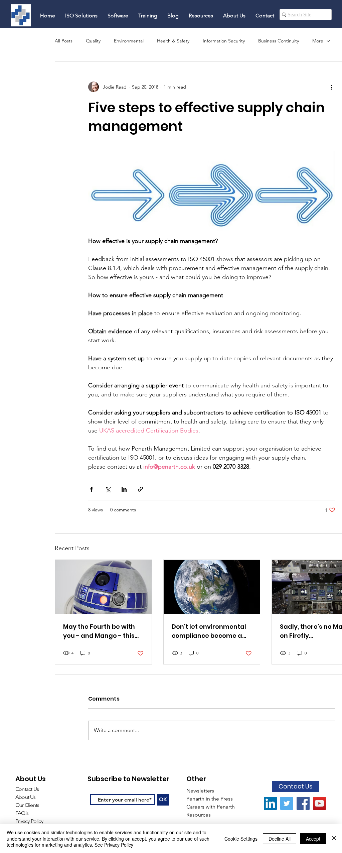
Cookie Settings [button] (241, 838)
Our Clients (27, 805)
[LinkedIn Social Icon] (270, 803)
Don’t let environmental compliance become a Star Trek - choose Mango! (209, 631)
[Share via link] (140, 489)
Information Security (224, 41)
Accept (313, 838)
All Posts (63, 41)
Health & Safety (173, 41)
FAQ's (22, 813)
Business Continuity (278, 41)
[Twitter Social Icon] (286, 803)
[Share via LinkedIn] (124, 489)
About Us (25, 797)
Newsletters (200, 790)
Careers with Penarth (210, 807)
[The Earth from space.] (212, 587)
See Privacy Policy (114, 844)
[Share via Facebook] (91, 489)
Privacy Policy (29, 821)
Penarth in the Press (209, 799)
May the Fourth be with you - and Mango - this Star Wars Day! (99, 631)
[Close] (334, 838)
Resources (199, 815)
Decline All (280, 838)
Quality (93, 41)
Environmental (129, 41)
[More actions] (331, 87)
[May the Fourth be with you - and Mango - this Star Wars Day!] (103, 587)
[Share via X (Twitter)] (108, 489)
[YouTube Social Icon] (319, 803)
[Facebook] (303, 803)
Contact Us (27, 789)
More (317, 41)
